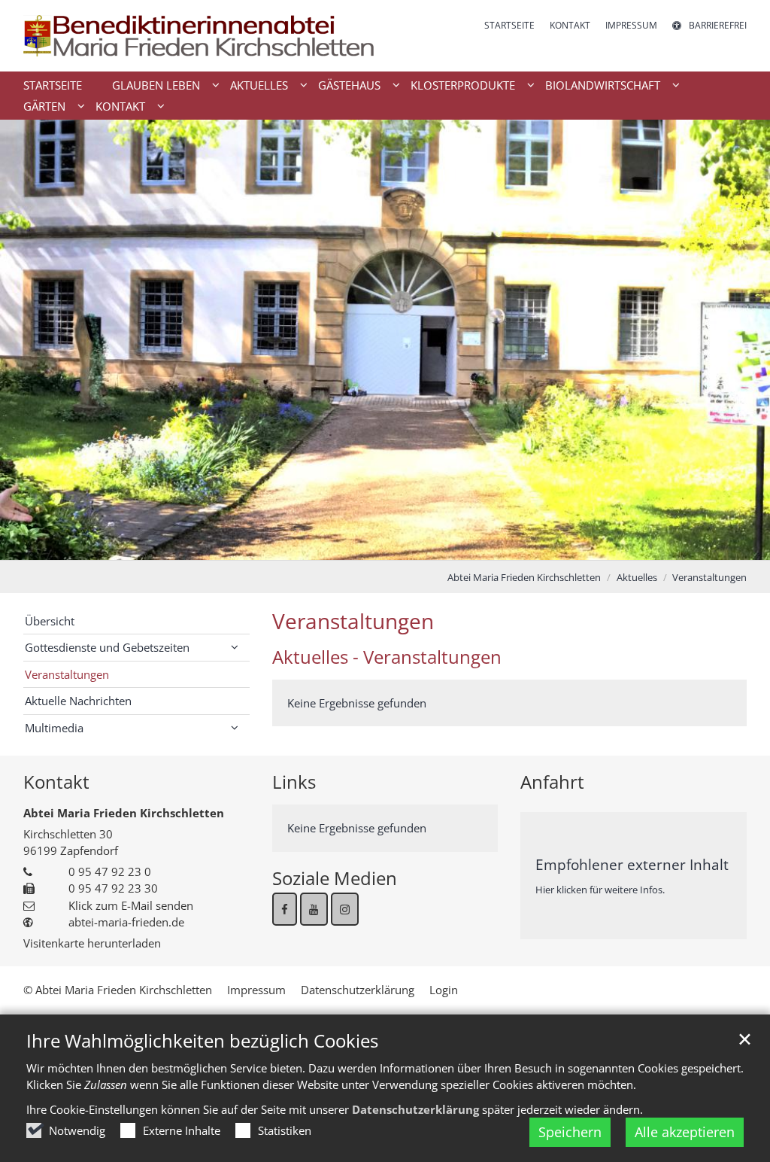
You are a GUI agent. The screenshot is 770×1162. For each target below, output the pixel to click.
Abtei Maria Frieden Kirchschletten (524, 577)
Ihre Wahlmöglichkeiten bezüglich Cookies (202, 1041)
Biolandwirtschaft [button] (602, 85)
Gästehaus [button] (349, 85)
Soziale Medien (334, 878)
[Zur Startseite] (198, 35)
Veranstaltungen (709, 577)
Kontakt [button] (120, 106)
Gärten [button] (44, 106)
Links (294, 782)
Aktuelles (637, 577)
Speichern (570, 1132)
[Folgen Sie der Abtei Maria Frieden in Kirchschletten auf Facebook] (284, 909)
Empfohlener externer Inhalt (632, 864)
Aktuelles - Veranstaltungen (387, 657)
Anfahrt (552, 782)
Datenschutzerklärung (415, 1109)
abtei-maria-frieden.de (126, 921)
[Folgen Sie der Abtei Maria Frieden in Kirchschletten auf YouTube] (314, 909)
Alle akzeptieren (685, 1132)
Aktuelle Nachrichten (78, 700)
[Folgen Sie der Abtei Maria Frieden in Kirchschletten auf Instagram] (345, 909)
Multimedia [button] (54, 727)
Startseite (52, 85)
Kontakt (56, 782)
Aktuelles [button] (259, 85)
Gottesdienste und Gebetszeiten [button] (107, 647)
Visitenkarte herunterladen (92, 943)
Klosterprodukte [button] (463, 85)
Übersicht (49, 620)
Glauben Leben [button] (156, 85)
